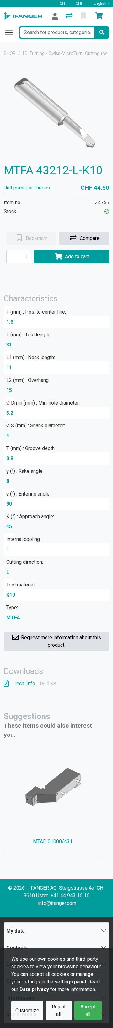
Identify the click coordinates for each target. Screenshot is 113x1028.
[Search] (101, 32)
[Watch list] (84, 16)
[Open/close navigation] (11, 32)
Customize (27, 1010)
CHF (79, 3)
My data (15, 931)
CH (62, 3)
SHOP (10, 53)
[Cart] (100, 16)
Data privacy (34, 989)
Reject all (59, 1010)
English (100, 3)
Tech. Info (35, 684)
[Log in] (55, 16)
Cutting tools (98, 53)
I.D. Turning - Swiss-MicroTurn (53, 53)
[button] (106, 211)
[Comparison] (69, 16)
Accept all (88, 1010)
